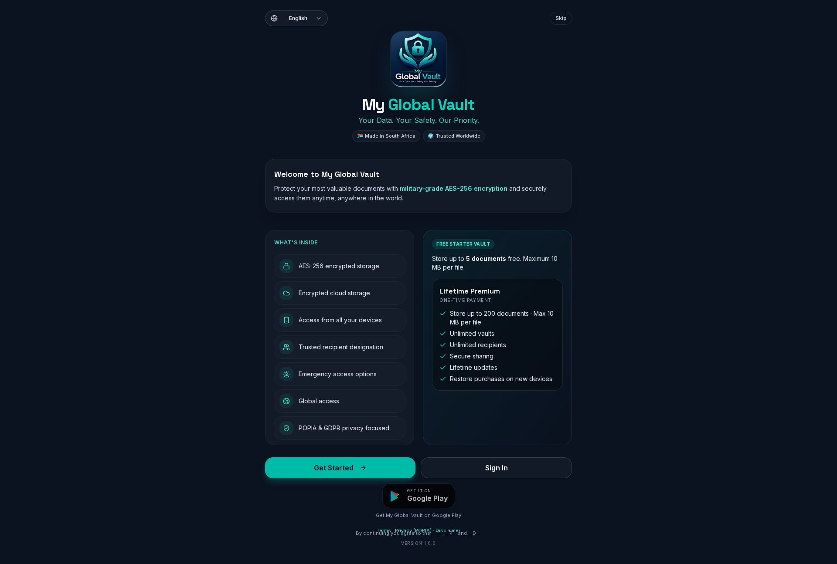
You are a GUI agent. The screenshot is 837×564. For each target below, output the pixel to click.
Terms (384, 530)
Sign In (496, 467)
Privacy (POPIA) (413, 530)
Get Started (334, 467)
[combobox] (296, 18)
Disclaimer (448, 530)
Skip (561, 18)
